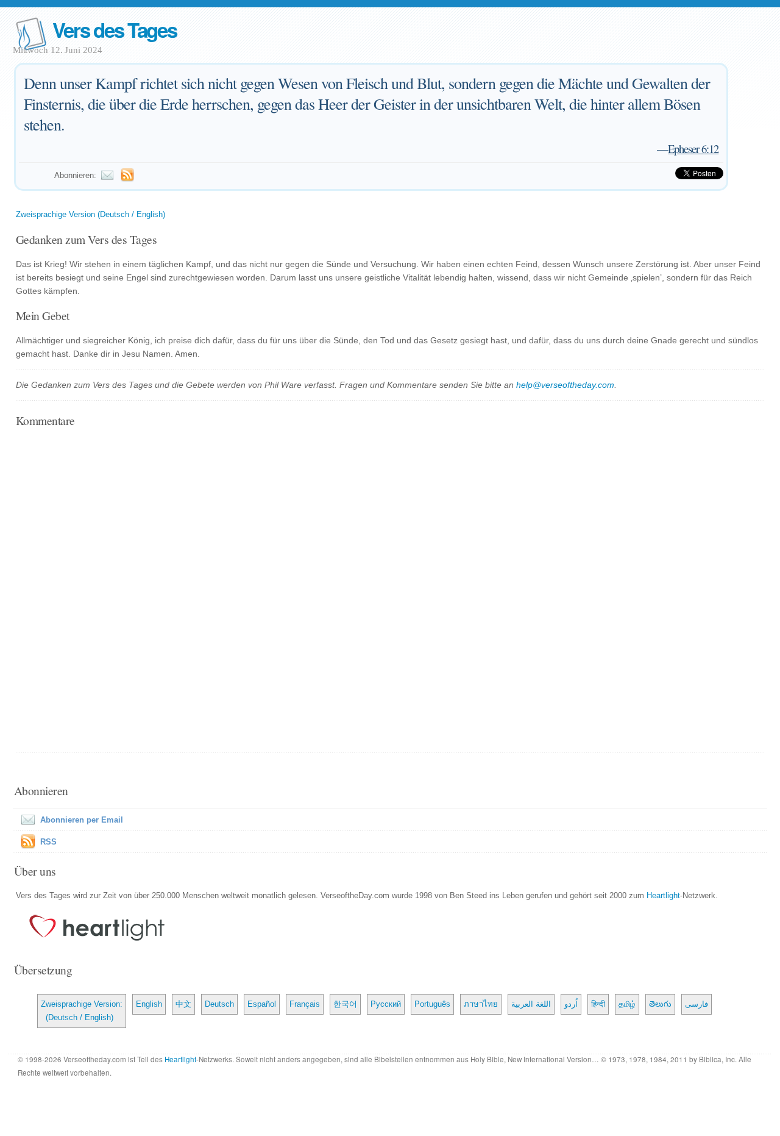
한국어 (345, 1004)
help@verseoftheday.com (565, 385)
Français (304, 1004)
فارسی (696, 1004)
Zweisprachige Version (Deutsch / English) (90, 214)
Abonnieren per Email (81, 819)
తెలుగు (660, 1004)
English (149, 1004)
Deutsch (219, 1004)
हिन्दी (598, 1004)
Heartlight (663, 895)
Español (261, 1004)
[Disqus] (390, 590)
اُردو (571, 1004)
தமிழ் (627, 1004)
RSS (48, 841)
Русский (385, 1004)
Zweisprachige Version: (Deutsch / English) (81, 1010)
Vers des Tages (114, 29)
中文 (183, 1004)
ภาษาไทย (481, 1004)
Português (432, 1004)
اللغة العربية (531, 1004)
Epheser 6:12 (693, 148)
